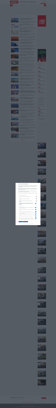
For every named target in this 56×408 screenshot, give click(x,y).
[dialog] (28, 204)
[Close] (39, 184)
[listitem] (28, 195)
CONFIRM (23, 221)
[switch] (36, 196)
